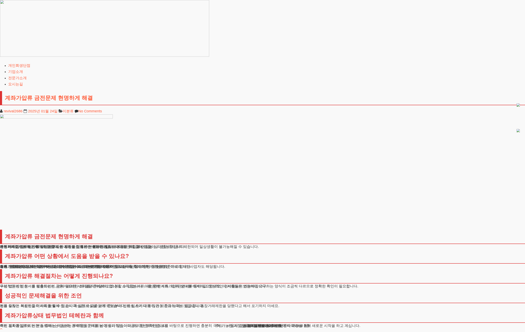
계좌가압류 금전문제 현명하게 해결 (49, 98)
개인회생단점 (19, 65)
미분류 (68, 111)
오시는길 (15, 84)
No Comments (90, 111)
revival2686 (13, 111)
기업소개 (15, 72)
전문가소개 (17, 78)
